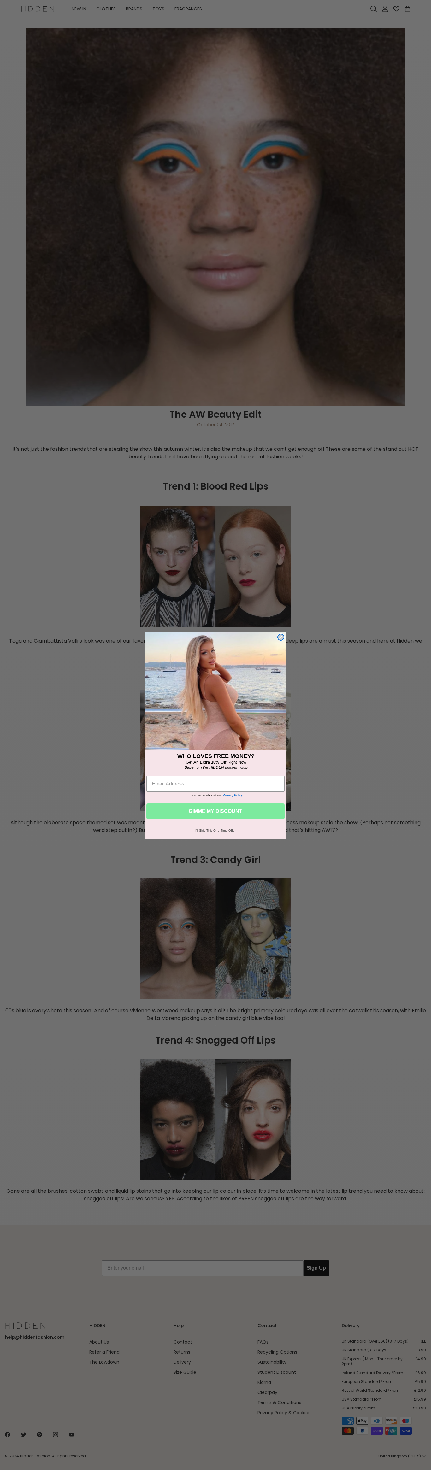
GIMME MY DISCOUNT (215, 811)
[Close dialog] (281, 637)
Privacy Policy (233, 795)
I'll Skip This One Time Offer (215, 830)
